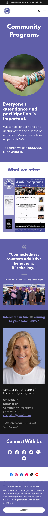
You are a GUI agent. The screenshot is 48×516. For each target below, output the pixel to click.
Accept (24, 510)
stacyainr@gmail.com (17, 415)
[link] (7, 11)
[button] (39, 11)
